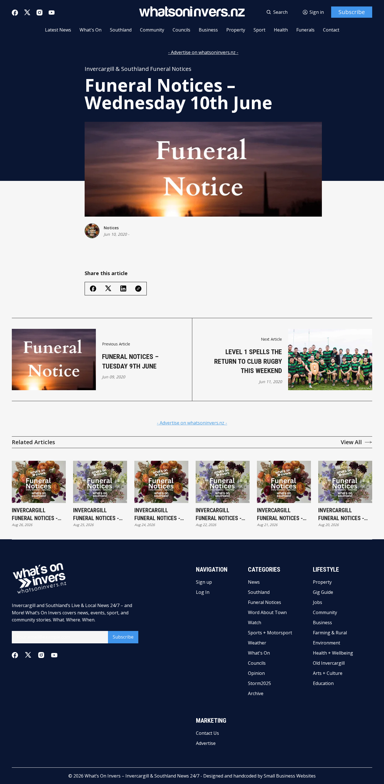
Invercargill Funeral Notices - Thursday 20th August (341, 514)
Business (208, 30)
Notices (111, 227)
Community (152, 30)
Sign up (204, 582)
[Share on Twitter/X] (108, 288)
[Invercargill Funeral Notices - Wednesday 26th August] (39, 482)
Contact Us (207, 733)
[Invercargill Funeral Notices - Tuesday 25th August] (100, 482)
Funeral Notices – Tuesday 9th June (130, 361)
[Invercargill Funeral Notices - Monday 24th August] (161, 482)
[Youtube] (52, 12)
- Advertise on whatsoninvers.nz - (203, 52)
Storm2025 (259, 683)
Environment (326, 643)
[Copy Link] (138, 289)
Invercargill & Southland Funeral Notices (138, 69)
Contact (331, 30)
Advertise (206, 743)
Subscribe (351, 12)
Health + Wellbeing (333, 653)
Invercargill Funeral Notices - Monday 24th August (161, 514)
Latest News (58, 30)
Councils (181, 30)
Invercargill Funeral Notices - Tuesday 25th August (96, 514)
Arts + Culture (327, 673)
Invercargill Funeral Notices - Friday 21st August (281, 514)
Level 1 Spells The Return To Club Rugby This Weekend (248, 361)
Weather (257, 643)
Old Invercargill (329, 663)
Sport (259, 30)
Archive (255, 693)
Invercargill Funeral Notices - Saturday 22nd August (218, 514)
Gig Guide (323, 592)
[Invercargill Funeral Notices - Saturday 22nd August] (223, 482)
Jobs (317, 602)
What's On (90, 30)
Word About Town (267, 612)
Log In (202, 592)
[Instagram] (39, 12)
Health (281, 30)
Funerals (305, 30)
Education (323, 683)
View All (351, 442)
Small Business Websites (290, 776)
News (254, 582)
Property (235, 30)
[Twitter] (27, 12)
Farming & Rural (330, 632)
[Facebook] (15, 13)
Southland (121, 30)
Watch (254, 622)
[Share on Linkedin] (123, 288)
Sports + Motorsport (270, 632)
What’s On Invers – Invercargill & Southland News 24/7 (142, 776)
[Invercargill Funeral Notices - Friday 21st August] (284, 482)
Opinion (256, 673)
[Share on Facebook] (93, 289)
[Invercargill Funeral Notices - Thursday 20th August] (345, 482)
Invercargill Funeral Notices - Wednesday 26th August (35, 514)
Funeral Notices (264, 602)
